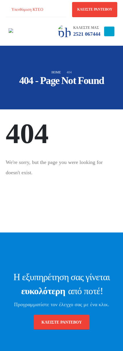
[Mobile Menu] (109, 31)
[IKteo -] (24, 31)
